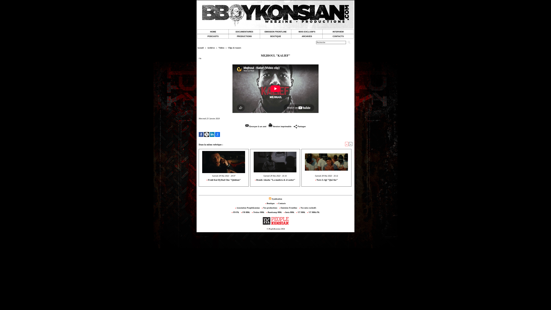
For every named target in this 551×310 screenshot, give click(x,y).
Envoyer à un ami (257, 126)
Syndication (277, 198)
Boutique (275, 36)
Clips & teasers (234, 47)
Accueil (200, 47)
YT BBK (301, 212)
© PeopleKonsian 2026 (276, 228)
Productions (244, 36)
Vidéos (221, 47)
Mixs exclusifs (307, 32)
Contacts (282, 203)
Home (213, 32)
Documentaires (244, 32)
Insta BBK (290, 212)
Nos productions (270, 207)
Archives (307, 36)
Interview (338, 32)
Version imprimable (281, 126)
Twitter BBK (259, 212)
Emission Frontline (276, 32)
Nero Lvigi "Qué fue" (327, 179)
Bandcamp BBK (274, 212)
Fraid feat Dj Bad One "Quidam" (224, 179)
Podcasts (213, 36)
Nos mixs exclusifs (308, 207)
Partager (301, 126)
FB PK (236, 212)
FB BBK (246, 212)
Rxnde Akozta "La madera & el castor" (275, 179)
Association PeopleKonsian (248, 207)
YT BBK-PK (314, 212)
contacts (338, 36)
